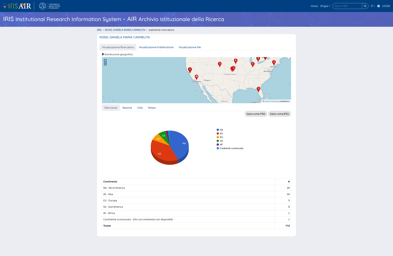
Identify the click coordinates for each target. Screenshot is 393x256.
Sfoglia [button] (324, 6)
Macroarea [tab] (111, 107)
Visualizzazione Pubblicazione (156, 47)
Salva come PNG (256, 114)
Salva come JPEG (279, 114)
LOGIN (386, 6)
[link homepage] (18, 6)
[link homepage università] (49, 6)
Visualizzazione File (190, 47)
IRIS (99, 30)
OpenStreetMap (271, 101)
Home (314, 6)
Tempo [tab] (152, 107)
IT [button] (372, 6)
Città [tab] (140, 107)
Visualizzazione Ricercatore (118, 47)
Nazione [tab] (127, 107)
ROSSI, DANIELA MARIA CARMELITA (125, 30)
